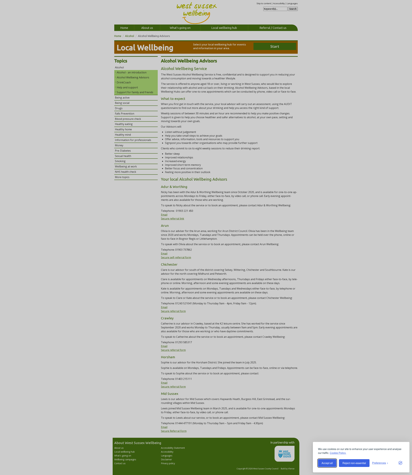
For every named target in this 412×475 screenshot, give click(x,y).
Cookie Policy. (338, 453)
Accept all (327, 463)
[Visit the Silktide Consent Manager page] (400, 463)
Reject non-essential (354, 463)
